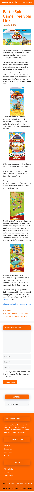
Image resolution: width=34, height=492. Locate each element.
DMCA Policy (8, 475)
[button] (24, 2)
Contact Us (8, 449)
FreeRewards (9, 2)
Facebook (7, 299)
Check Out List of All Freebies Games (17, 304)
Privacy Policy (9, 469)
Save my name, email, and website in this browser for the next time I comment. (17, 374)
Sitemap (7, 455)
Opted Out (8, 452)
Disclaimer (8, 472)
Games (8, 311)
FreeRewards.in (14, 483)
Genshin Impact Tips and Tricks (16, 313)
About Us (7, 446)
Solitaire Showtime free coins (16, 316)
